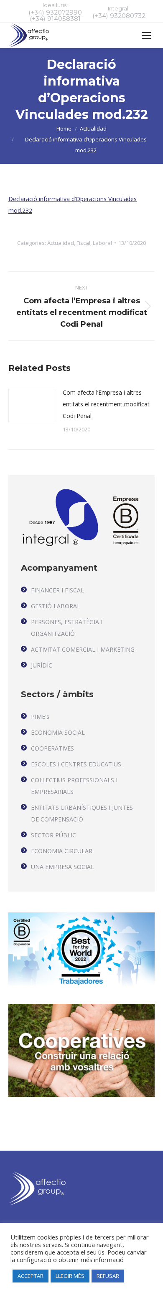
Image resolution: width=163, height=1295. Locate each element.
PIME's (40, 717)
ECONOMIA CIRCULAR (61, 851)
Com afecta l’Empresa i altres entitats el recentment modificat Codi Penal (106, 404)
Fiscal (83, 243)
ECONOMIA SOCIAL (58, 732)
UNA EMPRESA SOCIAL (62, 867)
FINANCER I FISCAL (57, 590)
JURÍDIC (41, 665)
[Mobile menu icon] (146, 35)
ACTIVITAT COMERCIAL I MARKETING (83, 649)
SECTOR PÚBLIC (53, 835)
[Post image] (31, 405)
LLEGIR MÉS (70, 1276)
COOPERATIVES (52, 748)
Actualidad (60, 243)
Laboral (102, 243)
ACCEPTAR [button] (30, 1276)
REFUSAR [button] (108, 1276)
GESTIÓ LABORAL (55, 606)
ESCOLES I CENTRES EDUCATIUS (76, 764)
